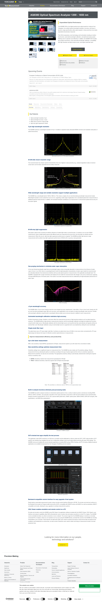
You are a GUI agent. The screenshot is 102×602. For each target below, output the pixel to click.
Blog (72, 5)
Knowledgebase (71, 573)
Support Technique (72, 566)
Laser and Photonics (56, 576)
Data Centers (7, 570)
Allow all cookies (89, 586)
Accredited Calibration (72, 575)
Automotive (6, 572)
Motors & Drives (7, 577)
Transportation (55, 566)
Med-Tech (54, 574)
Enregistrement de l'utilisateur (74, 577)
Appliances (6, 568)
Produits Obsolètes (72, 580)
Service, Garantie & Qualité (73, 571)
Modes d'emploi (84, 60)
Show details (77, 599)
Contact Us (94, 5)
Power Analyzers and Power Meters (26, 568)
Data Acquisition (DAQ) (25, 571)
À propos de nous (64, 1)
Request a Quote (68, 55)
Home (30, 10)
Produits (42, 5)
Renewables (54, 568)
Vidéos (37, 572)
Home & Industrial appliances (58, 570)
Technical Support (89, 55)
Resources (38, 570)
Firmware (63, 64)
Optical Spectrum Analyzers (56, 10)
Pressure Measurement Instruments (25, 579)
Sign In (75, 1)
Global (71, 1)
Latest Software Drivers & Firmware (73, 568)
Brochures (64, 60)
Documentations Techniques (57, 5)
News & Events (56, 1)
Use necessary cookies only (89, 590)
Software (82, 62)
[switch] (43, 599)
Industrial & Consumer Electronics (9, 574)
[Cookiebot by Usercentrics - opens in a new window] (9, 599)
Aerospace (6, 566)
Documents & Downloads (41, 568)
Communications (55, 572)
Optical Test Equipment (43, 10)
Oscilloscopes (23, 573)
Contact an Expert (77, 49)
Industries (31, 5)
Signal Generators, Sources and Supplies (27, 576)
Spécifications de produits (68, 62)
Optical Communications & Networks (10, 580)
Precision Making (55, 578)
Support (83, 5)
